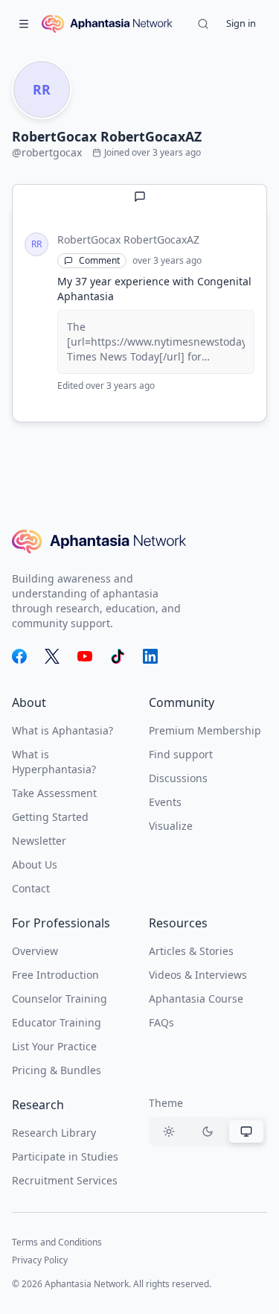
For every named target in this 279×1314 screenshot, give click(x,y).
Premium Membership (205, 730)
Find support (181, 754)
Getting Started (50, 817)
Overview (35, 951)
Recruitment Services (65, 1180)
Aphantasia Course (196, 998)
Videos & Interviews (198, 975)
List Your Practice (54, 1046)
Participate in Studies (65, 1156)
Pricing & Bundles (56, 1070)
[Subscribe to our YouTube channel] (84, 656)
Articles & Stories (191, 951)
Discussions (178, 778)
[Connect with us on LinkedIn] (150, 656)
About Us (34, 864)
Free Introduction (55, 975)
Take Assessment (54, 793)
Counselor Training (59, 998)
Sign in (241, 23)
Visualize (171, 826)
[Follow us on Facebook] (19, 656)
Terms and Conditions (57, 1242)
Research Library (54, 1133)
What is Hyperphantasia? (54, 761)
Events (165, 802)
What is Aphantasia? (62, 730)
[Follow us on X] (52, 656)
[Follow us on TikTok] (117, 656)
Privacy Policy (40, 1260)
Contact (31, 888)
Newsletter (39, 841)
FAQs (161, 1022)
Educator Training (56, 1022)
